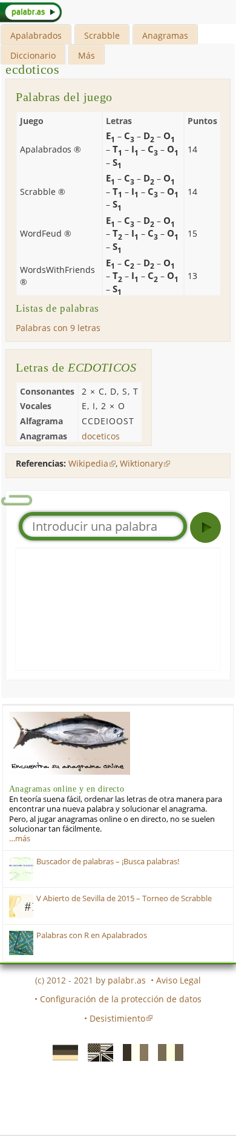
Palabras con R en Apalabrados (91, 935)
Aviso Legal (178, 980)
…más (19, 838)
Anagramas (165, 35)
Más (86, 55)
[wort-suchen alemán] (61, 1052)
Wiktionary (141, 463)
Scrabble (102, 35)
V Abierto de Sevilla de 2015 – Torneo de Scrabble (124, 898)
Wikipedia (88, 463)
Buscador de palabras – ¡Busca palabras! (107, 861)
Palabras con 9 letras (58, 327)
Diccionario (33, 55)
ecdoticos (32, 69)
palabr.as (127, 980)
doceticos (101, 436)
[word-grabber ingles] (96, 1052)
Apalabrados (36, 35)
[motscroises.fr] (132, 1052)
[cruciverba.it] (167, 1052)
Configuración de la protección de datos (121, 999)
